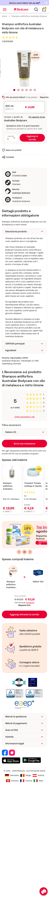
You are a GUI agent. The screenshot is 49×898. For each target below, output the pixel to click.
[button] (24, 231)
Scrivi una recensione (24, 443)
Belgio (28, 775)
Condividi (10, 157)
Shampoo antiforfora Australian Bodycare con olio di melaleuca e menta (11, 486)
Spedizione (30, 603)
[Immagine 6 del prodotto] (35, 90)
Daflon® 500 (38, 582)
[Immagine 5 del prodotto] (31, 90)
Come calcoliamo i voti (24, 417)
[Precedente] (19, 551)
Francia (28, 781)
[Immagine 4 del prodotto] (26, 90)
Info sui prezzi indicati (15, 97)
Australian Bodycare (21, 193)
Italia (41, 781)
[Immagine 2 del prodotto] (18, 90)
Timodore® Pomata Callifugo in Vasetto (33, 484)
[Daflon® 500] (38, 572)
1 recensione (7, 41)
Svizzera (15, 781)
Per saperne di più (37, 117)
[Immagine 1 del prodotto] (14, 90)
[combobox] (11, 138)
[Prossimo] (29, 551)
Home (4, 16)
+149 (35, 56)
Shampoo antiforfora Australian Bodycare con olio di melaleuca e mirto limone (11, 585)
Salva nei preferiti (13, 150)
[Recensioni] (10, 37)
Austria (41, 775)
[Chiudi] (46, 3)
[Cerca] (36, 9)
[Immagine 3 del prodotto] (22, 90)
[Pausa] (24, 551)
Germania (14, 775)
